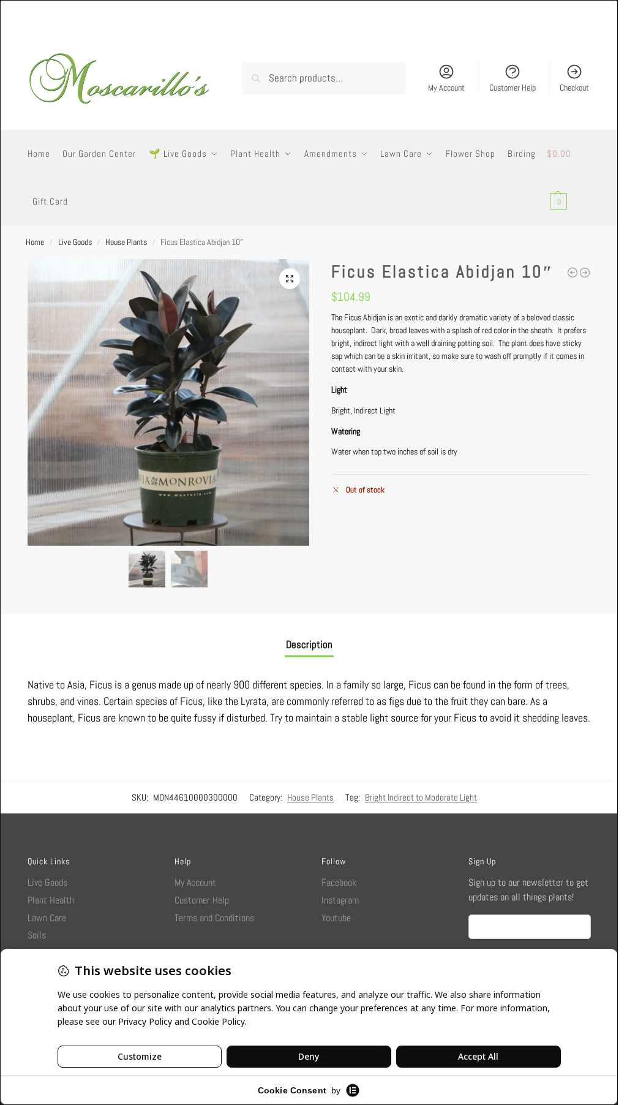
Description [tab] (309, 644)
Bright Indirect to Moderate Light (421, 797)
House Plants (126, 241)
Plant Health (51, 900)
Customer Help (512, 87)
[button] (568, 177)
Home (35, 241)
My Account (446, 87)
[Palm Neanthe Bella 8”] (572, 272)
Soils (37, 935)
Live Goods (75, 241)
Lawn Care (47, 917)
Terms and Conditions (214, 917)
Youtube (336, 917)
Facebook (338, 882)
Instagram (340, 900)
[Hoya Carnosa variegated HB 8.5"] (585, 272)
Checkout (574, 87)
